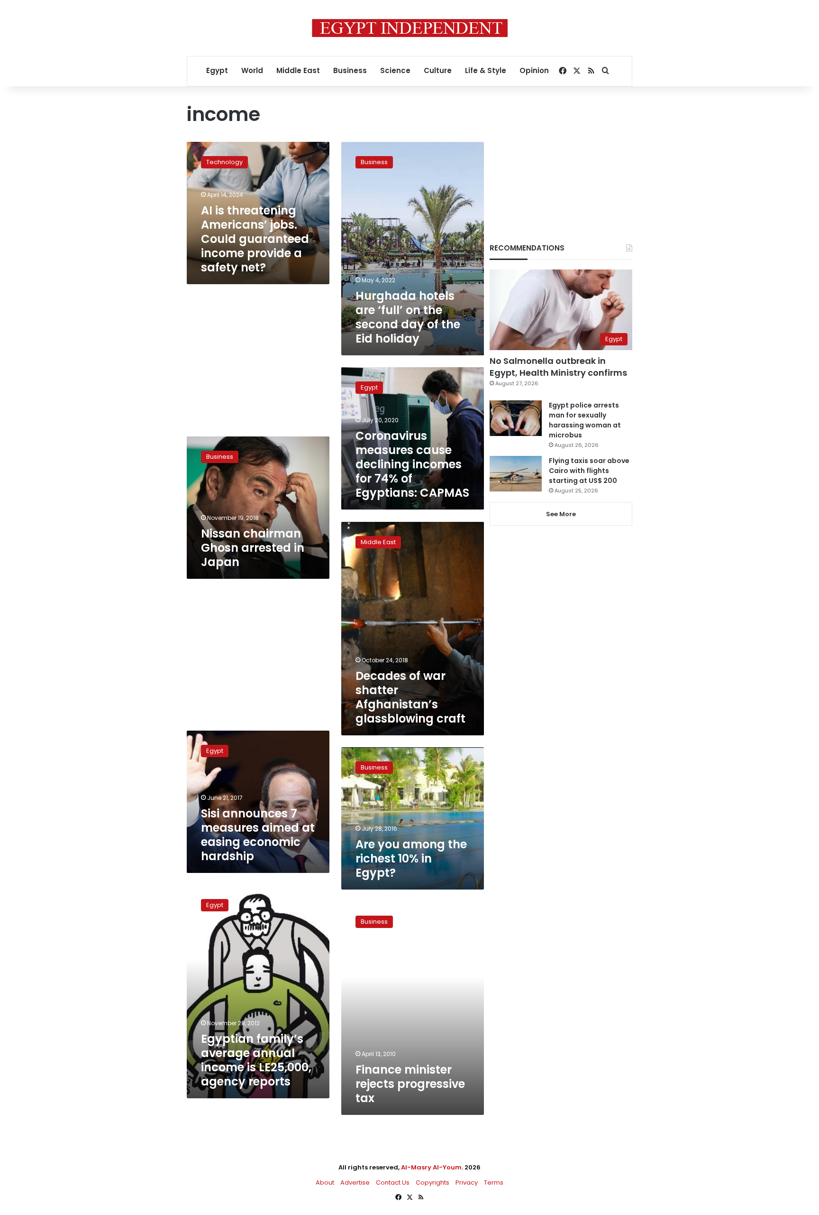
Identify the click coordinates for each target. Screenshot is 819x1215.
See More (561, 514)
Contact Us (393, 1182)
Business (350, 70)
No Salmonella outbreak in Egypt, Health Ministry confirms (558, 367)
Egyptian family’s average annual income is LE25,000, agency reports (256, 1060)
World (252, 70)
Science (395, 70)
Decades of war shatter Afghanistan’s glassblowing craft (410, 697)
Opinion (534, 70)
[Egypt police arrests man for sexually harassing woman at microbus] (516, 418)
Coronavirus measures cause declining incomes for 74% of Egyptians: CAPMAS (412, 464)
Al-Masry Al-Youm (431, 1167)
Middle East (298, 70)
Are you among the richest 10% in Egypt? (411, 858)
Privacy (466, 1182)
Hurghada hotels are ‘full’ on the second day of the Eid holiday (407, 317)
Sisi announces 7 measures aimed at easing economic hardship (258, 835)
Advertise (355, 1182)
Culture (438, 70)
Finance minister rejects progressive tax (410, 1084)
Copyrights (432, 1182)
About (325, 1182)
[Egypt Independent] (410, 28)
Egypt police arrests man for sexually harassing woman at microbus (585, 420)
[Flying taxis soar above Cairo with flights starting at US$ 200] (516, 474)
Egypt (217, 70)
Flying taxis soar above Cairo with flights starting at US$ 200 (589, 470)
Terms (493, 1182)
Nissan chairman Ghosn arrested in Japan (252, 548)
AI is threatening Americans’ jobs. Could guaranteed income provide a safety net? (255, 239)
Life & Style (485, 70)
